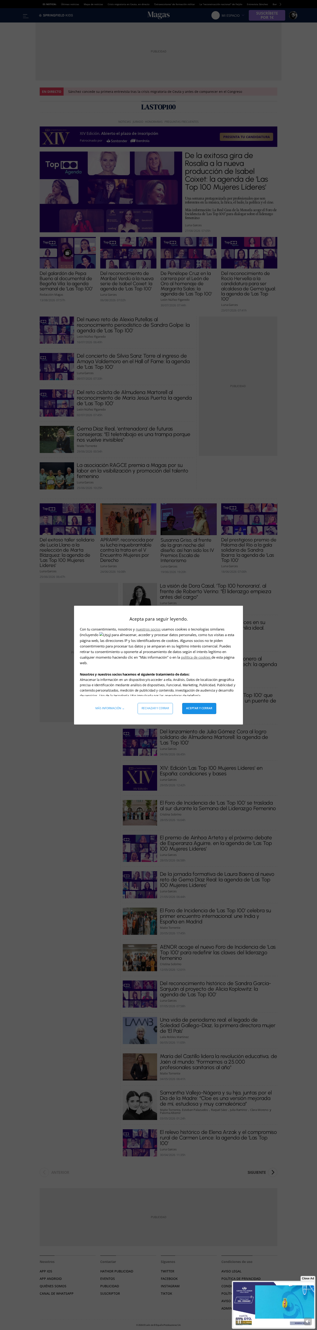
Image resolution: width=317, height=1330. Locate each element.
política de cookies (196, 657)
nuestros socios (148, 629)
